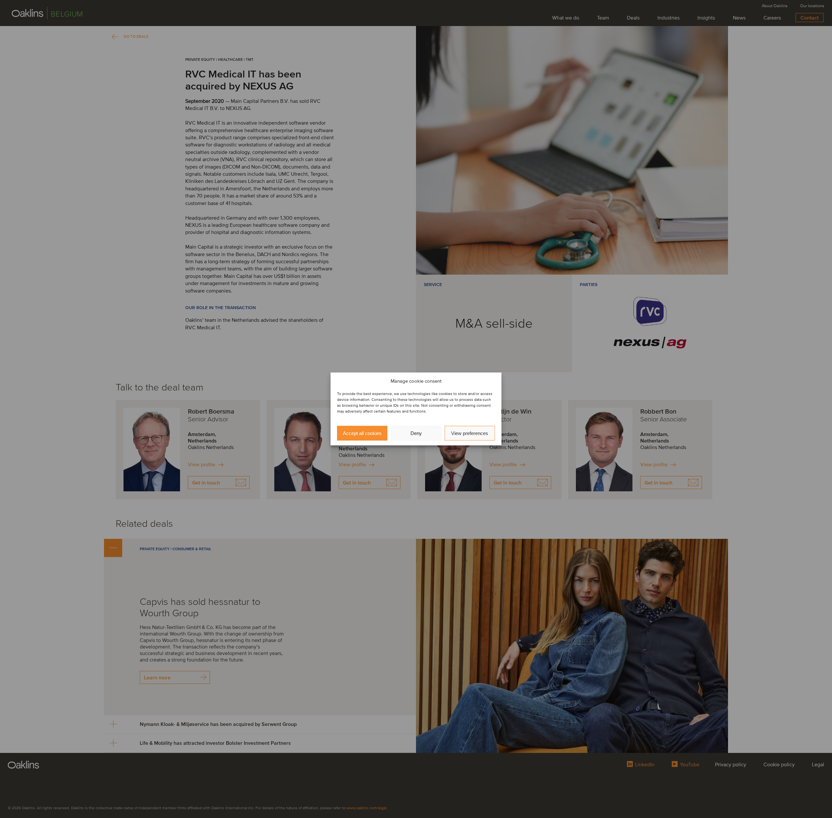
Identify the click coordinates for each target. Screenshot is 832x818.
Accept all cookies (362, 433)
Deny (416, 433)
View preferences (469, 433)
